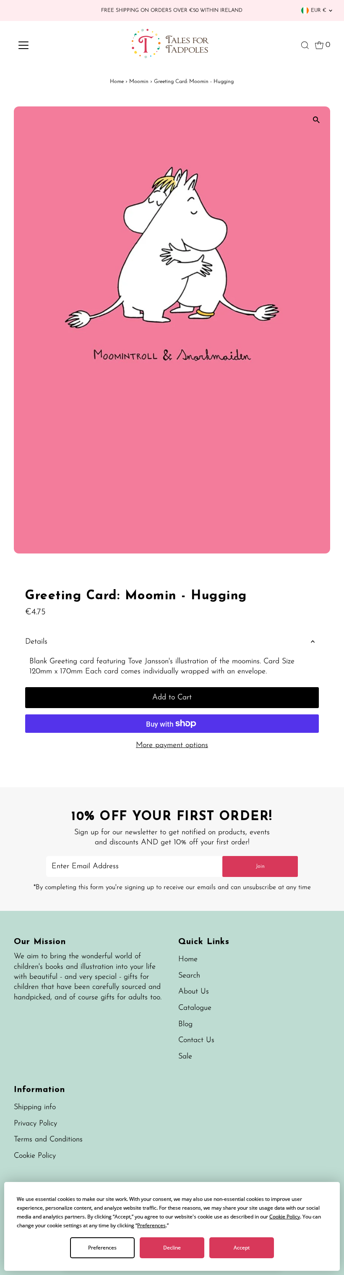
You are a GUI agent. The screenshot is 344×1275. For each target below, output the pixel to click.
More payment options (172, 745)
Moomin (139, 81)
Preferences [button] (151, 1225)
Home (117, 81)
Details (36, 642)
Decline (172, 1247)
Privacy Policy (35, 1124)
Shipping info (35, 1107)
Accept (242, 1247)
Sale (185, 1056)
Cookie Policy (35, 1156)
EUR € (318, 10)
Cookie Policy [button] (284, 1216)
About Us (193, 992)
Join (260, 866)
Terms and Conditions (48, 1139)
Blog (185, 1024)
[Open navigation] (51, 45)
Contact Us (196, 1040)
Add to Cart (172, 697)
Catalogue (194, 1008)
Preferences (102, 1247)
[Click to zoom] (316, 120)
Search (189, 976)
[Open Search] (305, 45)
